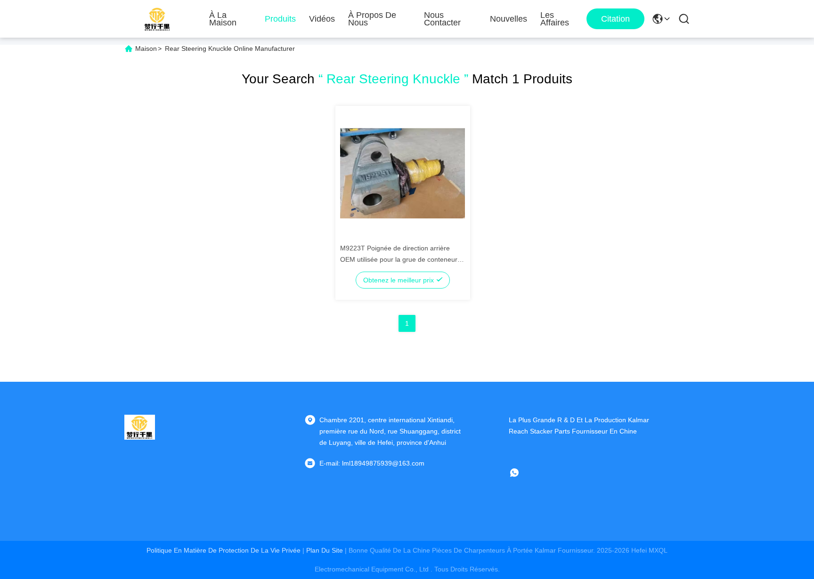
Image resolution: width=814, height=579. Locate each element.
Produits (280, 19)
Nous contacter (442, 18)
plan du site (324, 550)
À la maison (222, 18)
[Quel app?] (521, 472)
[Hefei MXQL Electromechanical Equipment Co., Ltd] (157, 19)
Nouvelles (508, 19)
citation (615, 19)
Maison (146, 48)
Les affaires (554, 18)
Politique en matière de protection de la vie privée (224, 550)
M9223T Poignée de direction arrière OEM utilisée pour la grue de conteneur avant (398, 259)
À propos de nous (372, 18)
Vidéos (322, 19)
